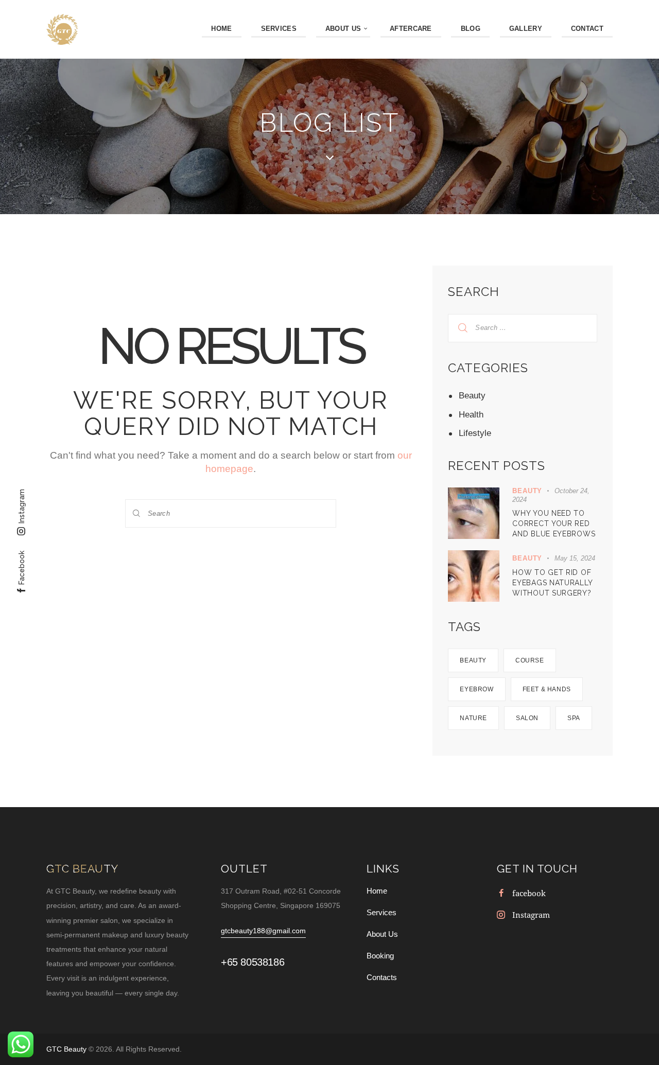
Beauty (472, 395)
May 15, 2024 (574, 558)
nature (473, 718)
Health (471, 415)
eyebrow (476, 689)
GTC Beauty (67, 1049)
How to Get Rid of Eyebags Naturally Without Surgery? (552, 582)
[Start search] (137, 513)
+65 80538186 (252, 962)
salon (527, 718)
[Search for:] (522, 327)
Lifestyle (475, 433)
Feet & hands (547, 689)
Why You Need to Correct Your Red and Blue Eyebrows (553, 523)
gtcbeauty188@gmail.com (263, 931)
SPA (573, 718)
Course (529, 660)
